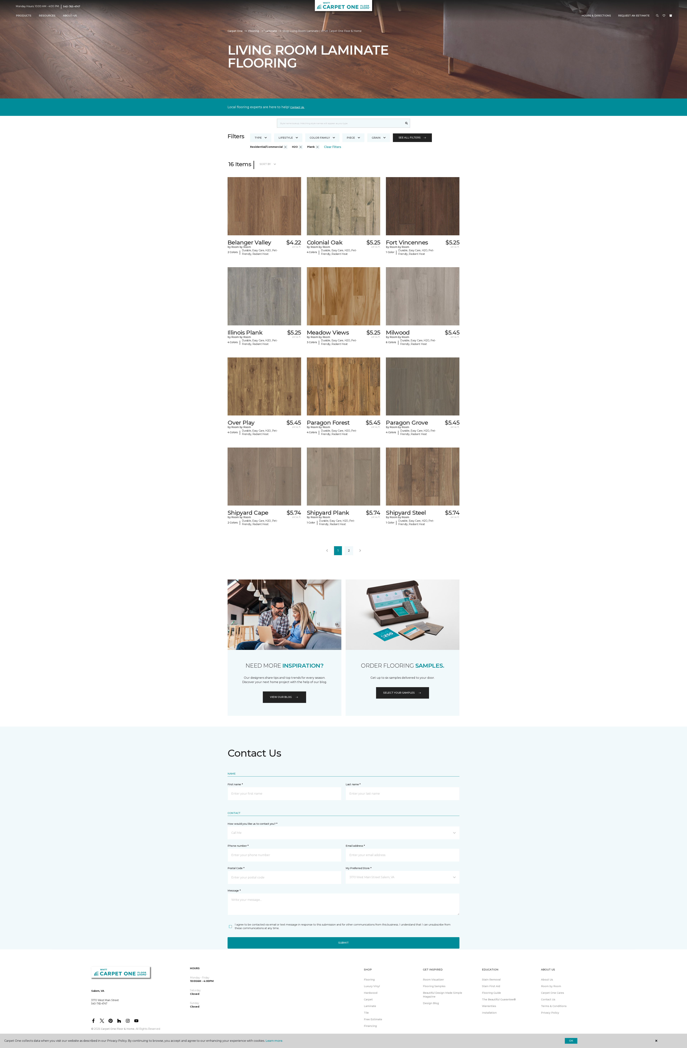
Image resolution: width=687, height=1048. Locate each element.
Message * (234, 890)
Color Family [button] (320, 137)
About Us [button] (70, 15)
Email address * (355, 846)
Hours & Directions (596, 15)
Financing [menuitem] (370, 1026)
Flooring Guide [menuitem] (491, 992)
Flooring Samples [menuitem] (434, 986)
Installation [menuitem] (489, 1012)
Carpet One (235, 31)
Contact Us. (297, 107)
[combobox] (340, 123)
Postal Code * (236, 868)
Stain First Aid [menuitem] (491, 986)
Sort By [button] (265, 164)
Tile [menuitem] (366, 1012)
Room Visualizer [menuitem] (433, 979)
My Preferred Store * (358, 868)
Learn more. (274, 1040)
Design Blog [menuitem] (431, 1003)
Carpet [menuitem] (368, 999)
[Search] (406, 123)
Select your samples (399, 692)
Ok (571, 1040)
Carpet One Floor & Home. (118, 1028)
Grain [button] (376, 137)
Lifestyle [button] (286, 137)
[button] (657, 16)
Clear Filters (332, 147)
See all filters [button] (410, 137)
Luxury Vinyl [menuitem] (372, 986)
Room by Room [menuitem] (551, 986)
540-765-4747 (71, 6)
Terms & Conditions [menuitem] (554, 1006)
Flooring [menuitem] (369, 979)
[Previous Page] (327, 550)
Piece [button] (351, 137)
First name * (235, 784)
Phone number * (238, 846)
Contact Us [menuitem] (548, 999)
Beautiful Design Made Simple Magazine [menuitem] (442, 994)
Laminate (271, 31)
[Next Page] (360, 550)
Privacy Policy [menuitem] (550, 1012)
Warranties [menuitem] (489, 1006)
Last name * (353, 784)
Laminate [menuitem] (370, 1006)
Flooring (253, 31)
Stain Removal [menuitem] (491, 979)
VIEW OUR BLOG (281, 697)
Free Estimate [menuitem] (373, 1019)
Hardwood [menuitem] (370, 992)
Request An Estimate (634, 15)
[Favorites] (664, 16)
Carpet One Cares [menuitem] (552, 992)
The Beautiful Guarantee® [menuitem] (499, 999)
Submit (343, 942)
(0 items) (670, 15)
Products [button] (23, 15)
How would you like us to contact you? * (252, 824)
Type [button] (258, 137)
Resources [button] (47, 15)
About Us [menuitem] (547, 979)
